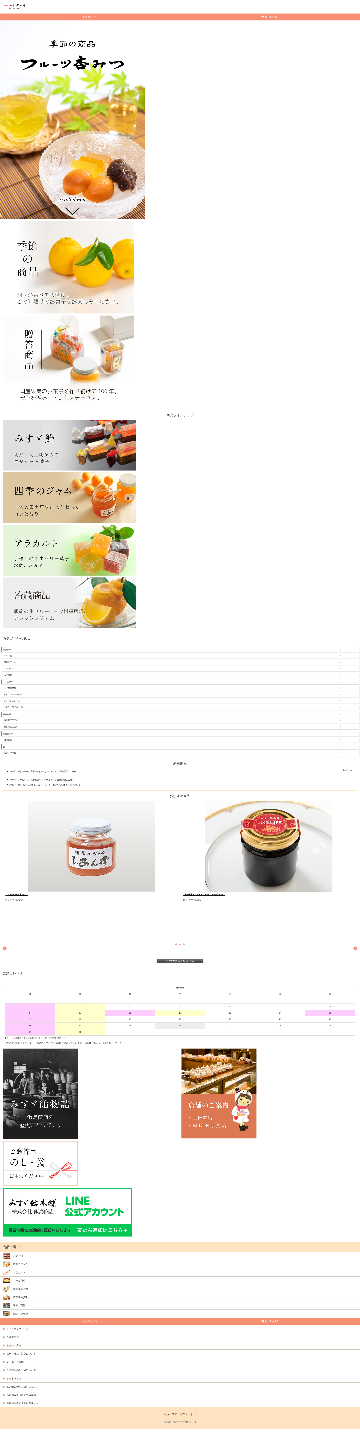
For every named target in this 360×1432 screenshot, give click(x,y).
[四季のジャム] (69, 497)
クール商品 (8, 682)
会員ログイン (90, 17)
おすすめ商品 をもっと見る (180, 961)
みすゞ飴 (8, 656)
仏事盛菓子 (9, 675)
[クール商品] (69, 602)
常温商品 (7, 650)
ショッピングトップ (17, 1329)
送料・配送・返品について (21, 1353)
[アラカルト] (69, 550)
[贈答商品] (68, 361)
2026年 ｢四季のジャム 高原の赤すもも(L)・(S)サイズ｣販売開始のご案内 (42, 771)
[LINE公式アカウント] (67, 1211)
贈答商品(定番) (11, 720)
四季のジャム (10, 662)
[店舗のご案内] (269, 1094)
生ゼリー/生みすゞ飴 (13, 707)
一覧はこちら (346, 770)
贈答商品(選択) (11, 726)
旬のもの (8, 740)
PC (194, 1414)
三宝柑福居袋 (10, 688)
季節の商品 (8, 734)
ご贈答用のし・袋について (21, 1370)
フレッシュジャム (12, 701)
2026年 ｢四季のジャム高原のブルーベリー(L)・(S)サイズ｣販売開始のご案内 (44, 785)
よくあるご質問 (15, 1362)
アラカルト (9, 668)
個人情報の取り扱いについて (22, 1386)
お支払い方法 (14, 1345)
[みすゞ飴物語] (91, 1094)
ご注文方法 (13, 1337)
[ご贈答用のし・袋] (40, 1163)
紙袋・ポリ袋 (10, 753)
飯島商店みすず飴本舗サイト (22, 1403)
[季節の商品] (68, 266)
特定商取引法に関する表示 (21, 1395)
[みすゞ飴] (69, 445)
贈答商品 (7, 714)
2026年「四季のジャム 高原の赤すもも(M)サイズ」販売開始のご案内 (41, 780)
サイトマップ (14, 1378)
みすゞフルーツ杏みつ (14, 694)
